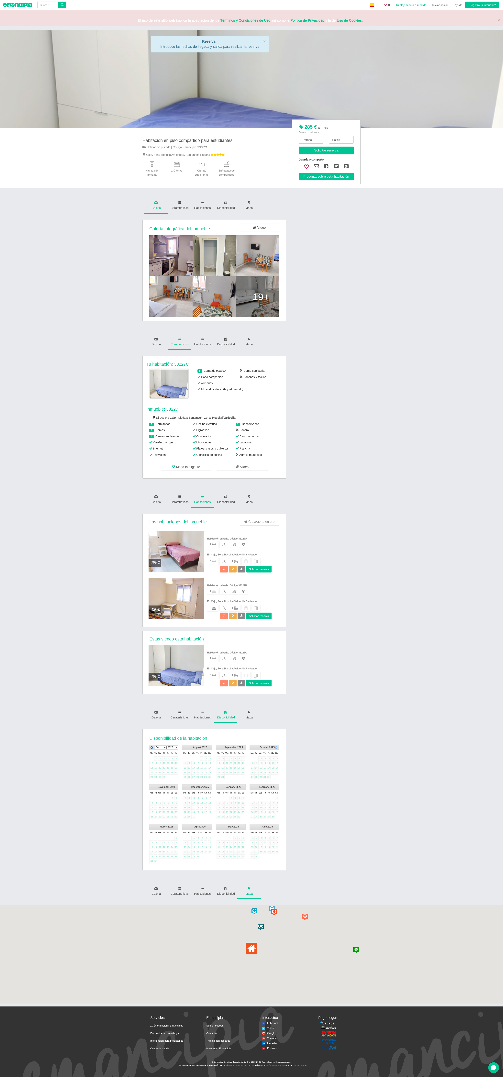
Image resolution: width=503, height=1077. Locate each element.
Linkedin (272, 1043)
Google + (272, 1033)
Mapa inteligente (187, 467)
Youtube (271, 1038)
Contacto (211, 1033)
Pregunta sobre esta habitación (326, 176)
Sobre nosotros (215, 1025)
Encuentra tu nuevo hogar (165, 1033)
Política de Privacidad (307, 20)
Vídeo (261, 227)
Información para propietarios (166, 1040)
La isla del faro (316, 1065)
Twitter (271, 1028)
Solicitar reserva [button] (259, 569)
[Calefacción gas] (256, 561)
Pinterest (272, 1048)
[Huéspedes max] (223, 561)
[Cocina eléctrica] (246, 561)
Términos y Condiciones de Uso (245, 20)
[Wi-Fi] (243, 544)
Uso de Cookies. (350, 20)
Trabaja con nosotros (218, 1040)
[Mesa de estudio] (233, 544)
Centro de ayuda (159, 1048)
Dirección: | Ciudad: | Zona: (195, 417)
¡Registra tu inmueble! (482, 4)
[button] (233, 569)
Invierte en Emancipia (218, 1048)
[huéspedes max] (223, 544)
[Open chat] (493, 1067)
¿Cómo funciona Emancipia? (166, 1025)
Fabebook (272, 1023)
